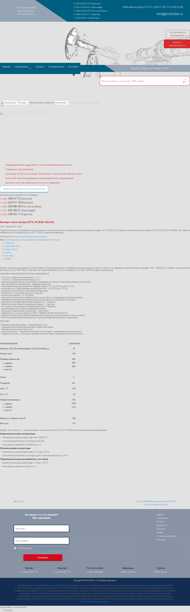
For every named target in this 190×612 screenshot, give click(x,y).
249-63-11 (10, 214)
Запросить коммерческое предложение (24, 189)
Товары (22, 103)
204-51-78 (10, 202)
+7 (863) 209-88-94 (81, 11)
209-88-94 (10, 206)
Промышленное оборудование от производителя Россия (33, 240)
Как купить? (162, 525)
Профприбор (10, 103)
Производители (56, 66)
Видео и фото (11, 249)
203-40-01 (10, 210)
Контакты (73, 66)
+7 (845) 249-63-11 (81, 14)
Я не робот (8, 610)
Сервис (8, 259)
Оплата (8, 252)
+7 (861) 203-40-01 (81, 7)
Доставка (9, 256)
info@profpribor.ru (170, 14)
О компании (162, 518)
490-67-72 (10, 198)
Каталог (40, 66)
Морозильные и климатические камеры (48, 103)
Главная (6, 66)
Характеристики (12, 246)
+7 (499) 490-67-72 (29, 572)
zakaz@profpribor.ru (159, 504)
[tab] (97, 243)
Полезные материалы (166, 536)
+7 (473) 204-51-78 (81, 4)
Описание (9, 243)
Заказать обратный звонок (177, 44)
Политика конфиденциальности (95, 601)
